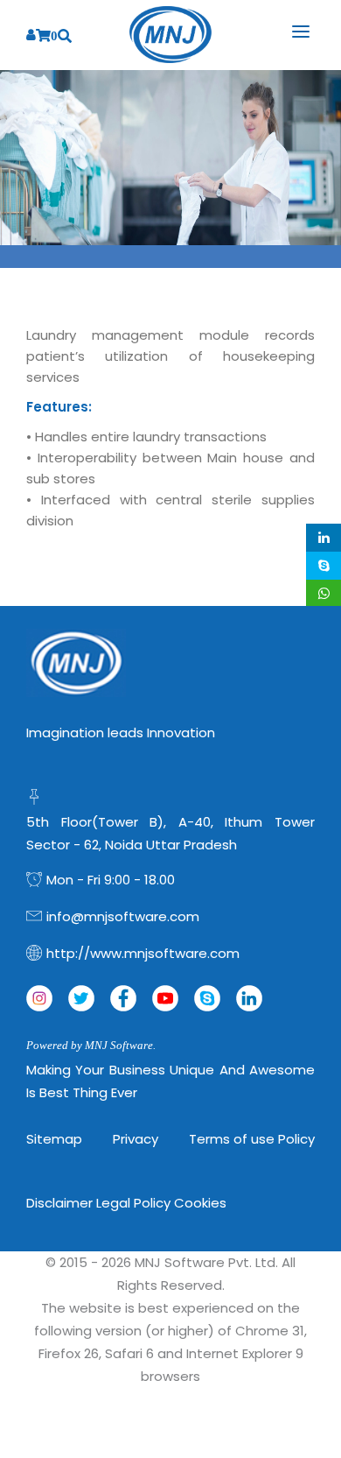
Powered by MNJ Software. (91, 1045)
